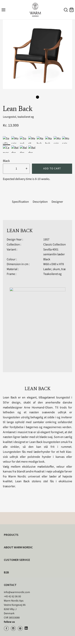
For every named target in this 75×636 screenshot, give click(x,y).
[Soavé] (23, 140)
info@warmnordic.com (17, 592)
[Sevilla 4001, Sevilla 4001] (6, 140)
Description (40, 202)
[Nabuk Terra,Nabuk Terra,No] (48, 140)
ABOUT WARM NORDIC (18, 547)
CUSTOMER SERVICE (17, 560)
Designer (57, 202)
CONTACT (10, 585)
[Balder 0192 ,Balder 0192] (32, 149)
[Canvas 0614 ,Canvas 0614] (6, 149)
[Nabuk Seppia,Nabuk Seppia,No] (40, 140)
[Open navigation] (3, 9)
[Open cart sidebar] (71, 9)
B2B (6, 572)
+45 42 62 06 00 (12, 596)
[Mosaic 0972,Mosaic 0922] (15, 140)
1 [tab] (37, 97)
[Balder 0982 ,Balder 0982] (15, 149)
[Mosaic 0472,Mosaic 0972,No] (57, 140)
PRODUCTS (11, 535)
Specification (20, 202)
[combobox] (65, 10)
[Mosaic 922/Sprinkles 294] (65, 140)
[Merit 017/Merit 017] (32, 140)
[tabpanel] (37, 54)
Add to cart (52, 169)
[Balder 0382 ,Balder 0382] (23, 149)
